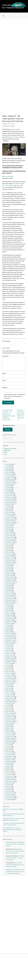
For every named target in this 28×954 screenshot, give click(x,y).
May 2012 (8, 748)
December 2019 (10, 597)
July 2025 (8, 485)
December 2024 (10, 497)
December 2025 (10, 477)
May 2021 (8, 569)
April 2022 (8, 550)
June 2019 (8, 607)
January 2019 (9, 615)
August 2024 (9, 504)
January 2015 (9, 695)
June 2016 (8, 666)
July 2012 (8, 744)
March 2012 (9, 751)
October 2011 (9, 759)
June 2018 (8, 627)
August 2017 (9, 643)
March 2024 (9, 512)
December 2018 (10, 617)
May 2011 (8, 768)
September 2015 (10, 681)
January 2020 (9, 595)
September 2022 (10, 542)
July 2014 (8, 705)
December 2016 (10, 656)
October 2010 (9, 779)
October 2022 (9, 540)
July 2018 (8, 625)
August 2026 (9, 464)
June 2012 (8, 746)
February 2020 (10, 593)
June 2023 (8, 527)
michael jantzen (10, 842)
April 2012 (8, 749)
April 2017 (8, 650)
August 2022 (9, 544)
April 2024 (8, 510)
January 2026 (9, 476)
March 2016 (9, 671)
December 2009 (10, 796)
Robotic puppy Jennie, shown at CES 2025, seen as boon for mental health (15, 851)
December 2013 (10, 716)
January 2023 (9, 535)
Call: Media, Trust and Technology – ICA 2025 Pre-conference (15, 857)
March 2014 (9, 711)
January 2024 (9, 515)
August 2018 (9, 623)
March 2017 (9, 651)
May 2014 (8, 708)
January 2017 (9, 655)
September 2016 (10, 661)
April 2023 (8, 530)
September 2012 (10, 741)
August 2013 (9, 723)
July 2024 (8, 505)
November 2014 (10, 698)
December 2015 (10, 676)
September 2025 (10, 482)
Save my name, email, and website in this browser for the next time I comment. (14, 396)
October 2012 (9, 739)
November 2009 (10, 798)
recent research (15, 129)
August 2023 (9, 524)
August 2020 (9, 583)
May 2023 (8, 529)
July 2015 (8, 685)
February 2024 (9, 514)
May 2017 (8, 648)
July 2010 (8, 784)
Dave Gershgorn (9, 176)
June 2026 (8, 467)
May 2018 (8, 628)
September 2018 (10, 622)
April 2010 (8, 789)
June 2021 (8, 567)
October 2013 (9, 720)
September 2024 (10, 502)
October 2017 (9, 640)
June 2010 (8, 786)
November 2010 (10, 778)
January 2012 (9, 754)
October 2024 (9, 500)
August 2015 (9, 683)
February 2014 (9, 713)
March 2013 (9, 731)
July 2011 (8, 764)
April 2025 (8, 490)
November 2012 (10, 738)
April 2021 (8, 570)
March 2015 (9, 691)
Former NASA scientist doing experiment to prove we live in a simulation (15, 864)
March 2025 (9, 492)
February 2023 (9, 534)
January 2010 (9, 794)
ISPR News (7, 450)
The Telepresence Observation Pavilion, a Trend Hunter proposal (15, 844)
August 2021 (9, 564)
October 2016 (9, 660)
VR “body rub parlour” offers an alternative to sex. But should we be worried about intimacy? (15, 871)
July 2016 (8, 665)
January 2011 (9, 774)
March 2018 (9, 632)
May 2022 (8, 549)
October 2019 (9, 600)
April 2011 (8, 769)
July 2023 (8, 525)
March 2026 (9, 472)
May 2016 (8, 668)
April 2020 (8, 590)
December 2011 (10, 756)
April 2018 (8, 630)
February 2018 (9, 633)
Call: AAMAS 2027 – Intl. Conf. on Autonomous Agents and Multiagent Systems (12, 829)
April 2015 (8, 690)
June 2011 (8, 766)
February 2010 (9, 793)
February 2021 (9, 573)
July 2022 (8, 545)
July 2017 (8, 645)
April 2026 (8, 471)
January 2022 (9, 555)
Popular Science (14, 137)
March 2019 (9, 612)
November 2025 (10, 479)
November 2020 (10, 578)
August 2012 (9, 743)
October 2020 (9, 580)
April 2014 (8, 710)
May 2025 (8, 489)
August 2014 (9, 703)
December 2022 (10, 537)
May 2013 (8, 728)
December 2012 (10, 736)
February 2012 (9, 753)
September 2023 (10, 522)
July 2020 (8, 585)
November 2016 (10, 658)
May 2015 (8, 688)
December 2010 (10, 776)
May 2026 (8, 469)
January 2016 (9, 675)
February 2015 (9, 693)
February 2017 (9, 653)
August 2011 (9, 763)
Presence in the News (9, 126)
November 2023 (10, 519)
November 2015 (10, 678)
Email (4, 380)
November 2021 (10, 559)
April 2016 (8, 670)
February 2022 (9, 554)
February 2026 (9, 474)
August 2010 (9, 783)
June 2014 (8, 706)
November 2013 (10, 718)
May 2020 (8, 588)
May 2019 (8, 608)
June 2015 (8, 686)
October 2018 (9, 620)
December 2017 (10, 637)
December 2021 (10, 557)
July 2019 (8, 605)
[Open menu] (3, 16)
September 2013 (10, 721)
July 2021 (8, 565)
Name (4, 373)
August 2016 (9, 663)
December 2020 (10, 577)
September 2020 (10, 582)
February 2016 (9, 673)
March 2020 (9, 592)
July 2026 (8, 466)
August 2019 (9, 603)
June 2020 (8, 587)
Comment (5, 356)
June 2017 (8, 646)
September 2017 (10, 642)
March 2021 (9, 572)
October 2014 (9, 700)
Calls (5, 452)
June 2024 (8, 507)
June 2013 (8, 726)
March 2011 (9, 771)
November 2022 (10, 539)
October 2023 (9, 520)
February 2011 (9, 773)
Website (4, 387)
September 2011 (10, 761)
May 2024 (8, 509)
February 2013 (9, 733)
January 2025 (9, 495)
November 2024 (10, 499)
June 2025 (8, 487)
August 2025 (9, 484)
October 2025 (9, 480)
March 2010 (9, 791)
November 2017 (10, 638)
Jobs (5, 454)
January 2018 (9, 635)
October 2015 (9, 680)
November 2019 (10, 598)
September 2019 (10, 602)
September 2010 (10, 781)
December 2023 (10, 517)
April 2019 (8, 610)
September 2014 (10, 701)
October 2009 (9, 799)
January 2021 (9, 575)
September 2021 (10, 562)
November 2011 (10, 758)
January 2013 (9, 735)
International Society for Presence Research (13, 6)
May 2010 (8, 788)
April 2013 (8, 730)
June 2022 (8, 547)
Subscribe (7, 429)
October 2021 (9, 560)
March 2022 (9, 552)
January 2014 (9, 715)
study (5, 192)
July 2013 (8, 725)
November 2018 (10, 618)
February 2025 (9, 494)
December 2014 (10, 696)
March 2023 (9, 532)
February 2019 (9, 613)
